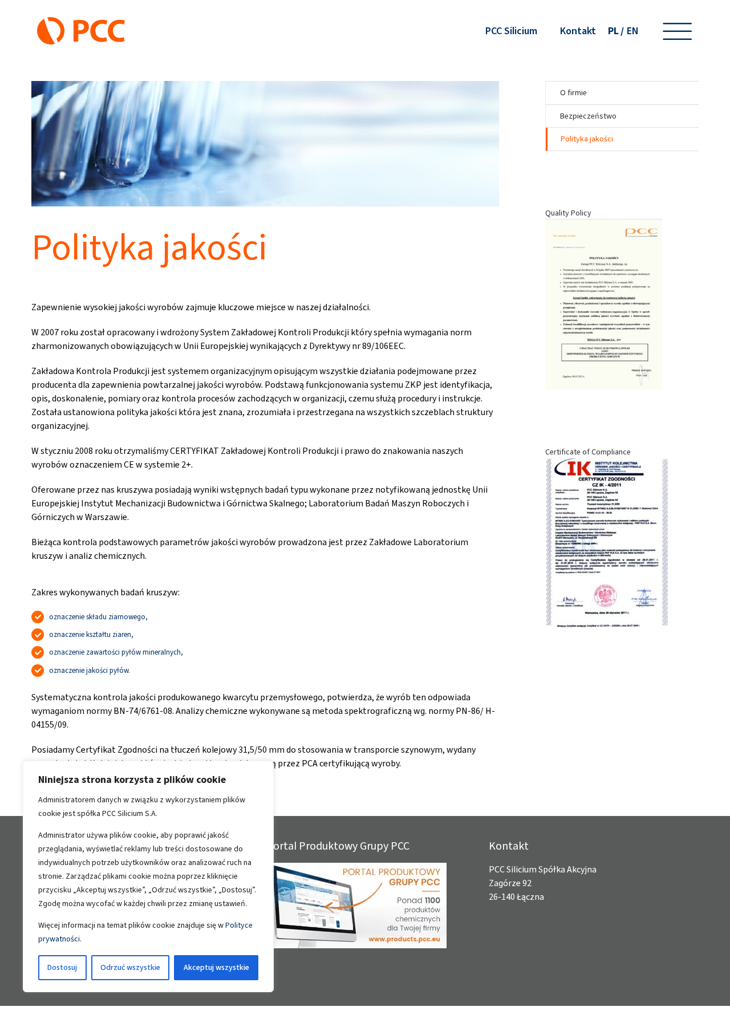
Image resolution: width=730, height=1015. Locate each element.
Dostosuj (62, 967)
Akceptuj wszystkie (216, 967)
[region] (148, 876)
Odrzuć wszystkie (130, 967)
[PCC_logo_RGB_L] (81, 21)
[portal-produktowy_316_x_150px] (356, 867)
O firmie (573, 92)
